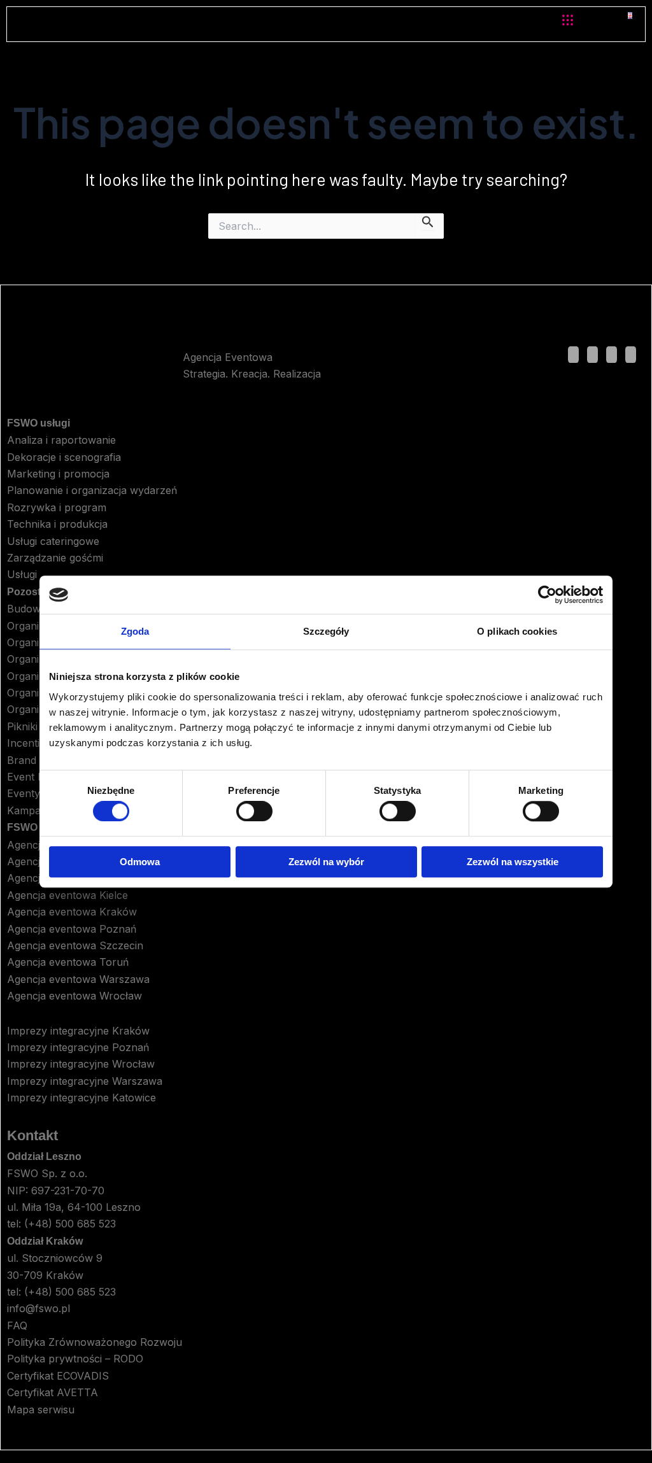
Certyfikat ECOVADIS (58, 1375)
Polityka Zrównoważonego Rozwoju (94, 1342)
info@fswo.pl (38, 1308)
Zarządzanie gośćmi (55, 557)
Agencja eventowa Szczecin (75, 945)
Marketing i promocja (58, 473)
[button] (568, 20)
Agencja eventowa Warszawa (78, 979)
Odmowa (140, 861)
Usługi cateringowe (53, 541)
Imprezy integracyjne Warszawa (84, 1081)
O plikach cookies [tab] (517, 631)
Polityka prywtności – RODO (75, 1358)
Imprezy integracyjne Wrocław (81, 1063)
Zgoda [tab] (135, 631)
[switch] (254, 811)
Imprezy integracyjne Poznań (78, 1047)
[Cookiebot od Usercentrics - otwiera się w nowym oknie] (547, 594)
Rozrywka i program (56, 507)
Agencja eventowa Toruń (68, 962)
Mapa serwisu (40, 1409)
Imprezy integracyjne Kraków (78, 1030)
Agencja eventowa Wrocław (74, 995)
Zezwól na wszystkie (512, 861)
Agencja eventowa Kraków (72, 911)
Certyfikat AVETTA (52, 1392)
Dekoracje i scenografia (64, 457)
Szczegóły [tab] (326, 631)
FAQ (17, 1325)
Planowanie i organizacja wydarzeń (92, 490)
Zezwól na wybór (326, 861)
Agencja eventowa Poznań (71, 928)
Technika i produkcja (57, 524)
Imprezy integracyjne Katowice (81, 1097)
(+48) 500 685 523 (70, 1223)
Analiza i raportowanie (61, 440)
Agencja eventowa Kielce (67, 895)
